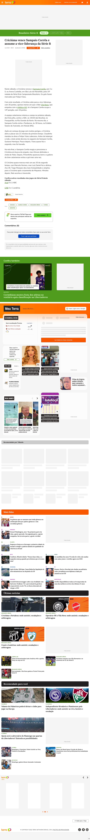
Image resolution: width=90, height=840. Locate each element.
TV (55, 567)
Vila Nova (45, 105)
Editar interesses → (81, 317)
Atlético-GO (22, 107)
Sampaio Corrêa (39, 89)
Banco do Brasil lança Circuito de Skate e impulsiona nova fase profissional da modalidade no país (72, 751)
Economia (12, 567)
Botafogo (14, 760)
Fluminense (49, 704)
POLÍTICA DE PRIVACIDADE (61, 830)
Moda (55, 554)
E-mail (82, 2)
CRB (6, 188)
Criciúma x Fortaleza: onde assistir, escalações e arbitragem (21, 616)
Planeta (12, 542)
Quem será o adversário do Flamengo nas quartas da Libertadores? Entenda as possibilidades (21, 737)
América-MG (15, 656)
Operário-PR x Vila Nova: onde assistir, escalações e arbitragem (67, 616)
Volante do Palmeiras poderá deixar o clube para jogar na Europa (21, 707)
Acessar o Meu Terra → (28, 308)
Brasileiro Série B (35, 205)
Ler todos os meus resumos (63, 340)
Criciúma (12, 205)
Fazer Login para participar (28, 236)
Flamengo (4, 733)
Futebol (46, 205)
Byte (11, 554)
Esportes (12, 208)
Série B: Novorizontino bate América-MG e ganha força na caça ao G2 (28, 659)
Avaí (6, 182)
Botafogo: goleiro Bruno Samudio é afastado (26, 762)
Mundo (12, 517)
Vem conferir (10, 359)
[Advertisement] (59, 674)
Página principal (10, 2)
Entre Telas (57, 579)
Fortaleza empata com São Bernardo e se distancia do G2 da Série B (69, 659)
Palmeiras (4, 704)
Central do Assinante (70, 2)
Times (43, 33)
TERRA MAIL (58, 2)
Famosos (12, 529)
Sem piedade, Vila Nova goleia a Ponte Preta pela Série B (28, 672)
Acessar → (16, 366)
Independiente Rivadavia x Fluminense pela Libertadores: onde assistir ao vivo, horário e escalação (64, 708)
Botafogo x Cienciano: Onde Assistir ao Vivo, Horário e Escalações (26, 750)
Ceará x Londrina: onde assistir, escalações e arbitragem (19, 646)
